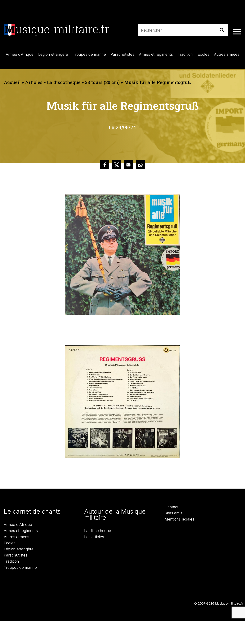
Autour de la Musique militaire (115, 514)
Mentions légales (179, 519)
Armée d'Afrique (18, 524)
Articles (33, 82)
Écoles (9, 543)
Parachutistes (15, 555)
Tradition (11, 561)
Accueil (12, 82)
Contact (171, 507)
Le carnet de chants (32, 511)
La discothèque (64, 82)
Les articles (94, 537)
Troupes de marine (20, 567)
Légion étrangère (18, 549)
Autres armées (16, 537)
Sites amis (173, 513)
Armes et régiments (21, 530)
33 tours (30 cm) (102, 82)
